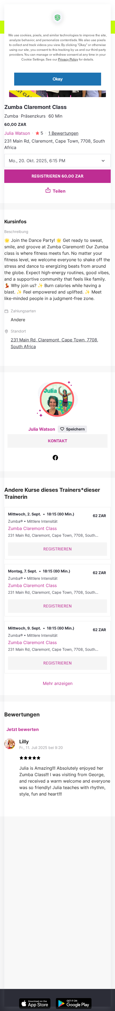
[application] (57, 505)
